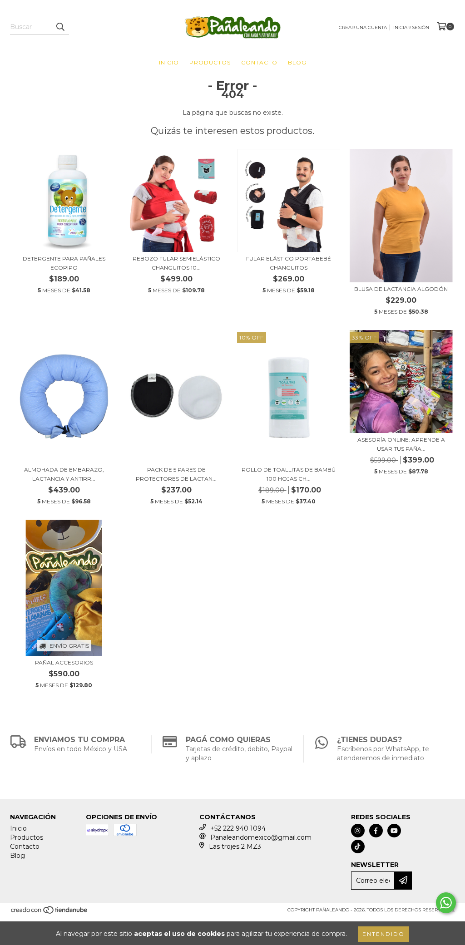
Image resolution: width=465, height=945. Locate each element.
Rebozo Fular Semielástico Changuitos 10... (176, 263)
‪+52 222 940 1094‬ (238, 828)
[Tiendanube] (49, 913)
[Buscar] (60, 27)
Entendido (383, 933)
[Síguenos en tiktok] (358, 846)
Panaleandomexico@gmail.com (261, 837)
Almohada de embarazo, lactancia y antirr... (64, 474)
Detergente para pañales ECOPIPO (64, 263)
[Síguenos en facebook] (376, 830)
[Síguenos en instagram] (358, 830)
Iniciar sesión (411, 27)
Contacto (259, 62)
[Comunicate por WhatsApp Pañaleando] (446, 902)
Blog (297, 62)
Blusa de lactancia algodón (401, 288)
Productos (210, 62)
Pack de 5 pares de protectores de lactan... (176, 474)
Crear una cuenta (363, 27)
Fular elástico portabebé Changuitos (288, 263)
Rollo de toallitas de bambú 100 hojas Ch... (289, 474)
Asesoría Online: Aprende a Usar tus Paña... (401, 444)
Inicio (169, 62)
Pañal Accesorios (64, 662)
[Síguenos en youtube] (394, 830)
